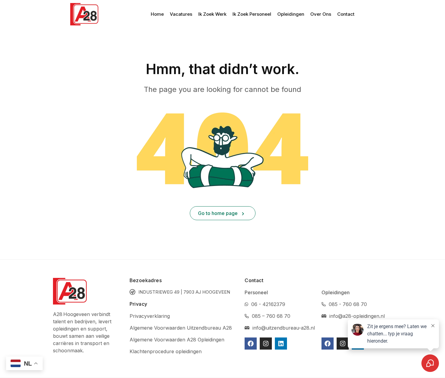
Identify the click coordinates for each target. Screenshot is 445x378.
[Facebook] (251, 343)
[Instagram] (266, 343)
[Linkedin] (281, 343)
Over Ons (320, 14)
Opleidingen (290, 14)
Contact (345, 14)
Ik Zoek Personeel (251, 14)
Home (157, 14)
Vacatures (181, 14)
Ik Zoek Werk (212, 14)
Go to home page (218, 213)
